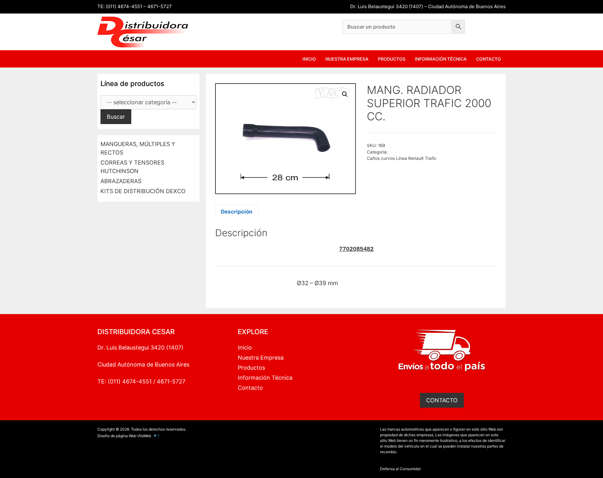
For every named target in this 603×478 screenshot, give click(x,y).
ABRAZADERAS (120, 181)
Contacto (488, 59)
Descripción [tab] (237, 212)
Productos (391, 59)
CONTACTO (442, 400)
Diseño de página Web (116, 435)
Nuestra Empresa (346, 59)
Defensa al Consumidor (400, 468)
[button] (344, 94)
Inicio (309, 59)
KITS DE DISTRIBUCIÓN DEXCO (143, 191)
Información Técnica (441, 59)
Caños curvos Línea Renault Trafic (402, 158)
